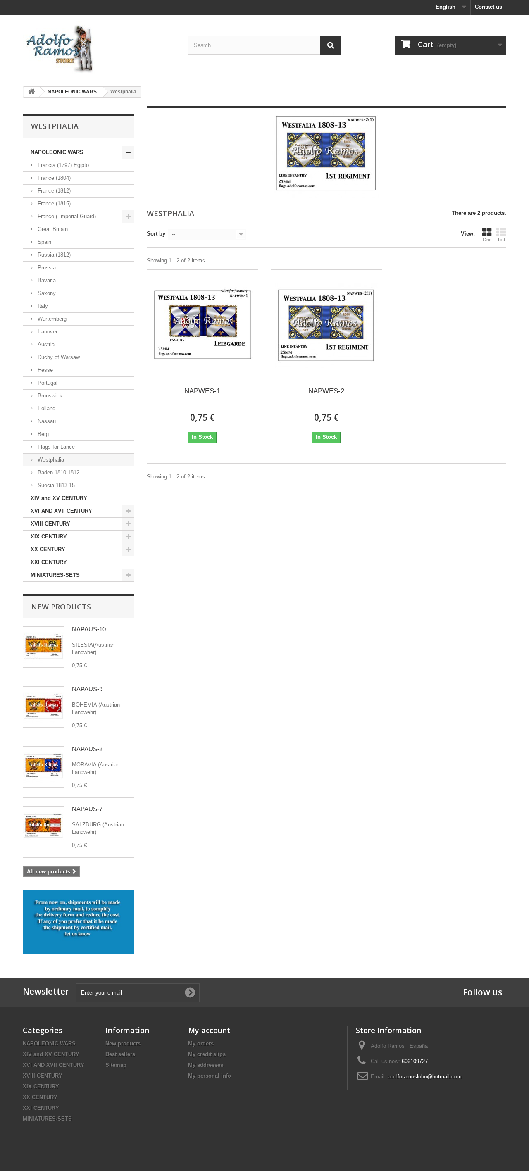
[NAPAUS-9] (43, 707)
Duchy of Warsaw (58, 357)
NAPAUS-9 (87, 689)
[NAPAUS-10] (43, 647)
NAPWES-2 (326, 391)
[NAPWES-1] (202, 325)
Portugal (46, 383)
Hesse (44, 370)
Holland (45, 408)
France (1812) (53, 191)
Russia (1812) (53, 255)
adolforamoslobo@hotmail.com (425, 1076)
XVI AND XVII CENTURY (61, 511)
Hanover (46, 331)
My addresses (205, 1065)
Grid (487, 239)
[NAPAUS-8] (43, 767)
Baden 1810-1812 (57, 472)
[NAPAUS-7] (43, 826)
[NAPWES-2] (326, 325)
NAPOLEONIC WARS (57, 152)
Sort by (156, 234)
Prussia (46, 267)
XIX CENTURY (49, 536)
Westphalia (50, 460)
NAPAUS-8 (87, 748)
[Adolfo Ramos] (99, 47)
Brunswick (49, 396)
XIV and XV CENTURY (59, 498)
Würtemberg (51, 319)
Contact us (488, 7)
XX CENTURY (48, 549)
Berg (42, 434)
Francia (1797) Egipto (62, 165)
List (501, 239)
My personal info (209, 1076)
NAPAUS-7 (87, 808)
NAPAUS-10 (89, 629)
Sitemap (115, 1065)
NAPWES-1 (202, 391)
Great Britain (52, 229)
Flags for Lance (55, 447)
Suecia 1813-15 (55, 485)
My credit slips (207, 1054)
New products (61, 607)
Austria (45, 344)
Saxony (46, 293)
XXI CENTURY (49, 562)
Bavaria (46, 280)
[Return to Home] (31, 92)
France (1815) (53, 203)
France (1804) (53, 178)
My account (209, 1030)
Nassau (46, 421)
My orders (201, 1043)
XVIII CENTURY (50, 524)
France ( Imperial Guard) (66, 216)
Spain (43, 242)
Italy (42, 306)
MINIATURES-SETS (55, 575)
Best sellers (120, 1054)
